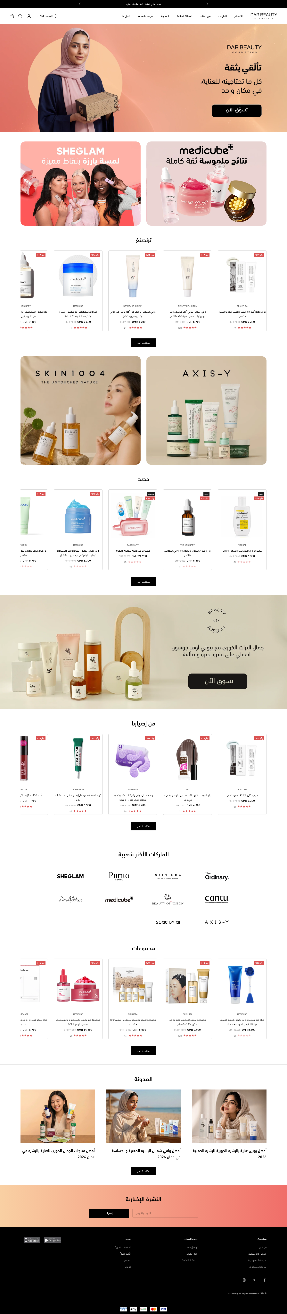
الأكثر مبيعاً (125, 1253)
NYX (187, 789)
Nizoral (242, 544)
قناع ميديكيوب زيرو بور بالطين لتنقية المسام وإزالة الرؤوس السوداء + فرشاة (242, 1021)
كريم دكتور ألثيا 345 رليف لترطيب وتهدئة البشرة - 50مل (242, 313)
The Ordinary (23, 305)
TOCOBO (23, 544)
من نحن (262, 1247)
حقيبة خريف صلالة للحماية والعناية (133, 550)
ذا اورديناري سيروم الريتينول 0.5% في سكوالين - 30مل (187, 552)
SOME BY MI (78, 789)
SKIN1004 (187, 1013)
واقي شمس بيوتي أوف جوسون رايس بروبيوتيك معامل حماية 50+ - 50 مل (187, 313)
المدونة (165, 16)
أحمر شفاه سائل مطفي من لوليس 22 (23, 795)
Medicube (78, 305)
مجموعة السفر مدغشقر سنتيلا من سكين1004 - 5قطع (133, 1021)
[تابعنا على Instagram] (244, 1280)
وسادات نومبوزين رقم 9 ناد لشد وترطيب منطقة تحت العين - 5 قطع (133, 797)
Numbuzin (133, 789)
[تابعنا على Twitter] (254, 1280)
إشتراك (109, 1213)
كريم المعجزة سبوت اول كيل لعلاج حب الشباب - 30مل (78, 797)
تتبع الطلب (205, 16)
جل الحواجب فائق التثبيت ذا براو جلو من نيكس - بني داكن (187, 797)
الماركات (222, 16)
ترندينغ (127, 1260)
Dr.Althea (242, 305)
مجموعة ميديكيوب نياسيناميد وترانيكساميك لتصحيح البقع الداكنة (78, 1021)
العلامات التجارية (123, 1247)
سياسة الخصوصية (257, 1260)
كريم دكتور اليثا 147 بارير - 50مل (242, 795)
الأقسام (238, 16)
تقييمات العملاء (145, 16)
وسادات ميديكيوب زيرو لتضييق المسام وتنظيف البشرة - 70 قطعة (78, 313)
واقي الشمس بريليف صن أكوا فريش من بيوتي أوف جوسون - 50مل (133, 313)
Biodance (23, 1013)
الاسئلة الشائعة (184, 16)
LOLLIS (23, 789)
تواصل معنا (192, 1247)
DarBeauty (133, 544)
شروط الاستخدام (257, 1266)
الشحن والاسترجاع (257, 1253)
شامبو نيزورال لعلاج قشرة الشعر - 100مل (242, 550)
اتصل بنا (126, 16)
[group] (143, 78)
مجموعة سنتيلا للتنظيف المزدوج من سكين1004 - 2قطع (187, 1021)
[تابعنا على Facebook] (264, 1280)
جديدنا (128, 1266)
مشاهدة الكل (143, 342)
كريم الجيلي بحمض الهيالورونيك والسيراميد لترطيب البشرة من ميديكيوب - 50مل (78, 552)
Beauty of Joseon (187, 305)
